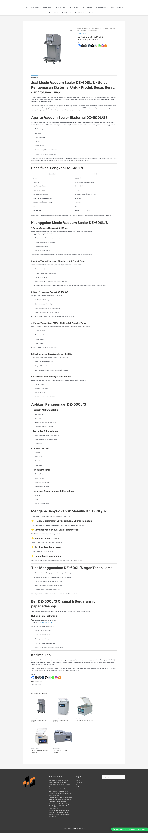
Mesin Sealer (95, 28)
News (112, 7)
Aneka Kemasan (80, 13)
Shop (77, 789)
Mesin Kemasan (53, 13)
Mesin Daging (47, 7)
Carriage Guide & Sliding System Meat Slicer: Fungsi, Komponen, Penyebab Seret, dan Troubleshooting (60, 799)
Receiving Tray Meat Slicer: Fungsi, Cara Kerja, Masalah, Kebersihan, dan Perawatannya (60, 806)
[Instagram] (102, 45)
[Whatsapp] (99, 45)
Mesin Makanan (73, 7)
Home (26, 7)
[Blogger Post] (85, 45)
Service (91, 13)
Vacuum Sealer (104, 28)
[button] (98, 13)
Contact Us (120, 7)
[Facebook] (79, 45)
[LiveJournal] (95, 45)
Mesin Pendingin (101, 7)
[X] (82, 45)
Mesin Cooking (60, 7)
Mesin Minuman (87, 7)
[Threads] (92, 45)
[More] (105, 45)
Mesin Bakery (35, 7)
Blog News (79, 780)
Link (77, 785)
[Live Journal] (49, 677)
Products (78, 787)
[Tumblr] (89, 45)
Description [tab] (34, 77)
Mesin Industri (66, 13)
